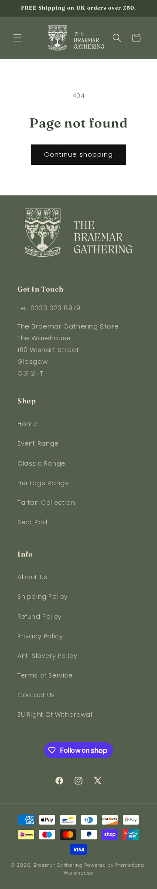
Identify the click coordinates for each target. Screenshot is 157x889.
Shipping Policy (42, 596)
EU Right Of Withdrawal (54, 714)
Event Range (38, 443)
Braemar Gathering (58, 865)
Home (27, 423)
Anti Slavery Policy (47, 655)
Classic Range (41, 463)
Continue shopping (78, 154)
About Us (32, 577)
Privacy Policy (40, 636)
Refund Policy (39, 616)
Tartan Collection (46, 502)
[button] (17, 37)
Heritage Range (43, 483)
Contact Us (36, 695)
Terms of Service (45, 675)
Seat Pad (32, 522)
